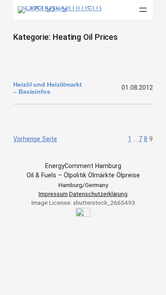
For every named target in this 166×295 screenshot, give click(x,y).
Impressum (53, 193)
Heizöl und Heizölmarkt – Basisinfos (47, 88)
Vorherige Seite (35, 138)
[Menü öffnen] (143, 9)
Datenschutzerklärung (98, 193)
